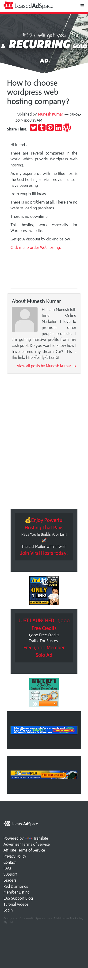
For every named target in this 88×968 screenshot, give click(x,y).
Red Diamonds (16, 886)
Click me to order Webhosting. (36, 247)
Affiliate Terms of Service (24, 850)
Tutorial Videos (16, 904)
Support (10, 874)
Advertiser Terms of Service (27, 844)
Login (8, 910)
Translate (40, 838)
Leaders (10, 880)
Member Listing (17, 892)
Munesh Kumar (50, 114)
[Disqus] (44, 442)
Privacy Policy (15, 856)
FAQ (7, 868)
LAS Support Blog (18, 898)
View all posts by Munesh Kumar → (46, 365)
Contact (10, 862)
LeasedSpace (33, 5)
